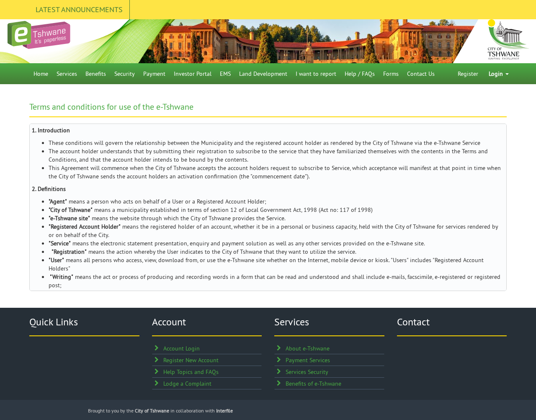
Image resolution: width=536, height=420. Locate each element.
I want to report (316, 73)
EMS (225, 73)
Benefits (95, 73)
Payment (154, 73)
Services (67, 73)
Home (41, 73)
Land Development (263, 73)
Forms (391, 73)
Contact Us (421, 73)
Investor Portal (192, 73)
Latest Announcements (79, 9)
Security (124, 73)
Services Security (307, 372)
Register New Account (191, 360)
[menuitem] (40, 73)
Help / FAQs (360, 73)
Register (468, 73)
